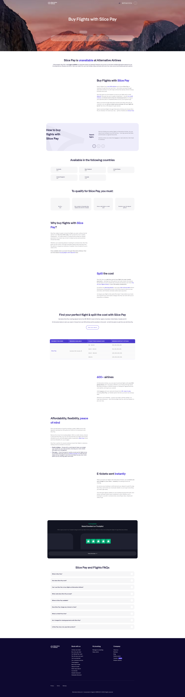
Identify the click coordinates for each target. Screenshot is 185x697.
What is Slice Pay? (57, 574)
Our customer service (77, 660)
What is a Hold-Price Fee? (59, 613)
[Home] (52, 3)
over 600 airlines (111, 86)
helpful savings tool (74, 453)
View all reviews (92, 553)
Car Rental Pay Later (77, 654)
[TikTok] (57, 675)
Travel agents (75, 662)
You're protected (76, 658)
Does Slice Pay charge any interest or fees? (64, 607)
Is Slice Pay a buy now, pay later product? (63, 627)
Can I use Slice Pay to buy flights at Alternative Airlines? (67, 587)
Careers (115, 658)
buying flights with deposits (67, 252)
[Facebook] (52, 675)
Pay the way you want (77, 656)
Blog (114, 654)
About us (115, 650)
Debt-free (81, 438)
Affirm (70, 66)
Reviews (115, 652)
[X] (54, 675)
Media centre (117, 656)
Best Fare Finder (76, 664)
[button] (135, 3)
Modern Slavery (117, 660)
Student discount (76, 673)
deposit (99, 96)
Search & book (75, 666)
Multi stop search (76, 668)
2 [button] (98, 146)
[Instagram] (60, 675)
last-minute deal (125, 287)
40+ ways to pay (126, 391)
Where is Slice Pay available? (60, 600)
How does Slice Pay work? (59, 580)
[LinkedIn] (63, 675)
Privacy (52, 685)
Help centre (95, 652)
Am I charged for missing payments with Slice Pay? (66, 620)
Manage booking (128, 3)
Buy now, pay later (76, 652)
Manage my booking (97, 650)
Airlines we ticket (76, 650)
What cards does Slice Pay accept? (62, 594)
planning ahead (108, 287)
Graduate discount (77, 675)
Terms (58, 685)
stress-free (131, 110)
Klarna (59, 66)
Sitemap (65, 685)
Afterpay (63, 66)
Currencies (74, 671)
